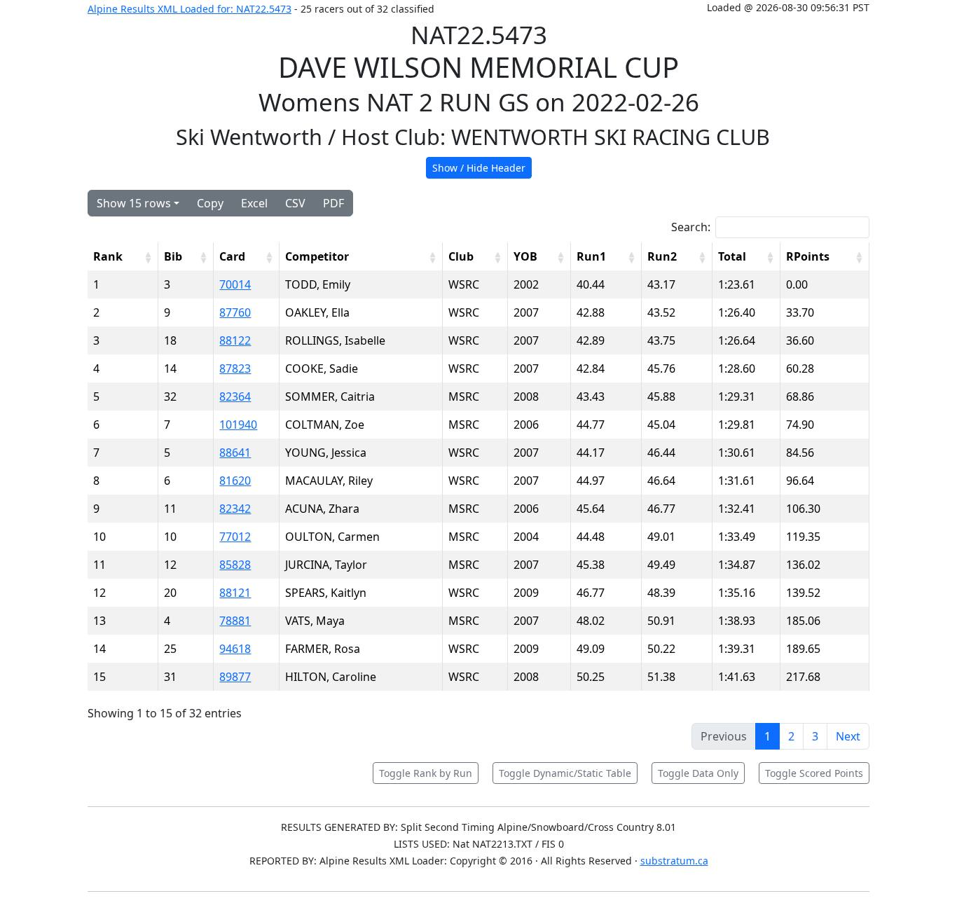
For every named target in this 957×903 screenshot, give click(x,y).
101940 (238, 424)
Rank (108, 256)
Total (732, 256)
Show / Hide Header (478, 167)
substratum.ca (674, 860)
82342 (235, 508)
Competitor (317, 256)
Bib (173, 256)
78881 (235, 620)
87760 (235, 312)
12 (99, 592)
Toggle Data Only (698, 773)
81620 (235, 480)
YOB (525, 256)
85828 (235, 564)
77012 (235, 536)
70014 (235, 284)
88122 (235, 340)
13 (99, 620)
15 (99, 676)
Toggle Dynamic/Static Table (565, 773)
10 (99, 536)
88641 (235, 452)
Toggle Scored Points (814, 773)
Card (232, 256)
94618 (235, 648)
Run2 (662, 256)
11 (99, 564)
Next (848, 736)
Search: (690, 227)
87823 (235, 368)
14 (99, 648)
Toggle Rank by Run (425, 773)
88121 (235, 592)
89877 (235, 676)
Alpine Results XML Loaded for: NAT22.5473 (189, 8)
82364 (235, 396)
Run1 (591, 256)
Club (461, 256)
